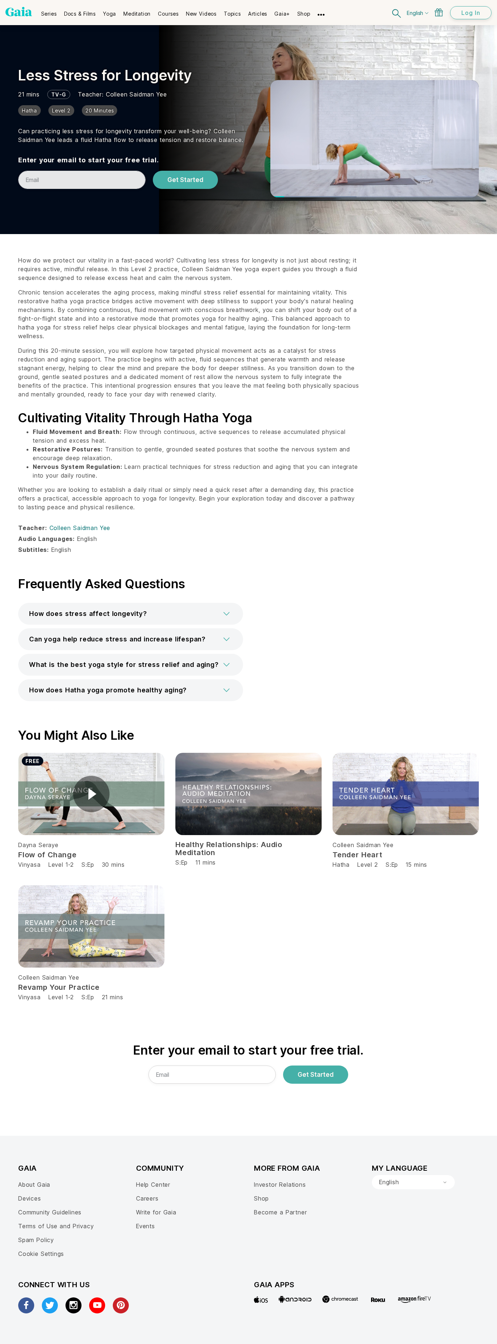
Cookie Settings (41, 1253)
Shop (261, 1198)
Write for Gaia (156, 1212)
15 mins (416, 864)
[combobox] (413, 1182)
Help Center (153, 1184)
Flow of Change (47, 854)
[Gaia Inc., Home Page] (18, 11)
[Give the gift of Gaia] (439, 12)
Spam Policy (36, 1240)
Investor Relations (280, 1184)
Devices (29, 1198)
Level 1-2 (61, 864)
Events (145, 1226)
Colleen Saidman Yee (136, 94)
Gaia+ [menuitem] (282, 14)
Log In (470, 12)
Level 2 (367, 864)
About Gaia (34, 1184)
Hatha (341, 864)
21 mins (112, 997)
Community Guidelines (49, 1212)
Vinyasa (29, 864)
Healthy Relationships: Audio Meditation (228, 848)
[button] (130, 613)
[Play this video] (91, 794)
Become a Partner (280, 1212)
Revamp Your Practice (59, 987)
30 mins (113, 864)
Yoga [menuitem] (109, 14)
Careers (147, 1198)
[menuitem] (49, 11)
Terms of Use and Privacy (56, 1226)
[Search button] (397, 12)
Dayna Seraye (38, 845)
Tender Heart (357, 854)
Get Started (185, 179)
